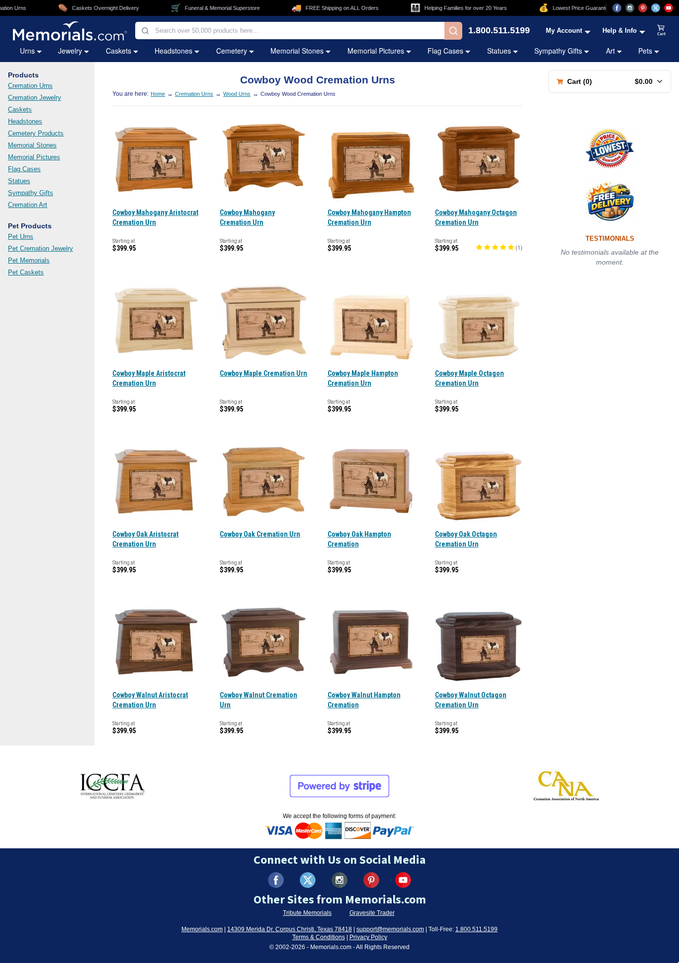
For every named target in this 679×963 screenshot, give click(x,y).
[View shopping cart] (661, 31)
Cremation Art (27, 204)
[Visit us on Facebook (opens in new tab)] (616, 7)
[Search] (453, 31)
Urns (27, 51)
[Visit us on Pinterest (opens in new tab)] (642, 7)
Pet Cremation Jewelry (40, 248)
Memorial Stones (297, 51)
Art (610, 51)
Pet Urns (20, 236)
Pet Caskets (26, 272)
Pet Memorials (29, 260)
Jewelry (70, 51)
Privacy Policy (368, 937)
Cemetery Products (36, 133)
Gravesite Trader (372, 912)
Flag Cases (445, 51)
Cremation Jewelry (34, 97)
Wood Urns (237, 94)
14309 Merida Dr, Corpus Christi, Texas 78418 (289, 929)
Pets (645, 51)
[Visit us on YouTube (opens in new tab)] (668, 7)
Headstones (173, 51)
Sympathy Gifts (558, 51)
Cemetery (231, 51)
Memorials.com (202, 929)
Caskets (118, 51)
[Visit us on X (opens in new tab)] (655, 7)
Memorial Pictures (375, 51)
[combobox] (289, 30)
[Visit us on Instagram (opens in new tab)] (629, 7)
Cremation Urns (30, 85)
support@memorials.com (390, 929)
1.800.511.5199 (499, 30)
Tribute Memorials (307, 912)
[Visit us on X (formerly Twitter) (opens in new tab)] (308, 880)
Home (158, 94)
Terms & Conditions (318, 937)
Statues (499, 51)
